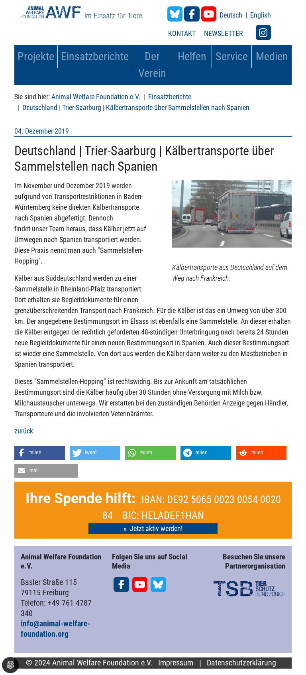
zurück (23, 431)
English (260, 15)
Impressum (175, 662)
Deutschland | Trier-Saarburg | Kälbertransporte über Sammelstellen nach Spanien (135, 107)
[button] (39, 453)
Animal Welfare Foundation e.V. (95, 96)
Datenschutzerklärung (241, 662)
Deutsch (232, 15)
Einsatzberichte (169, 96)
